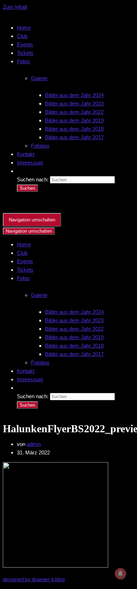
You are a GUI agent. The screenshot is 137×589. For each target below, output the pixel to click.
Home (24, 28)
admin (34, 444)
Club (22, 36)
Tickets (25, 53)
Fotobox (40, 146)
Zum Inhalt (15, 7)
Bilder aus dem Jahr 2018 (74, 129)
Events (25, 44)
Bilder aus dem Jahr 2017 (74, 137)
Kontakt (25, 154)
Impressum (30, 163)
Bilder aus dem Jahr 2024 (74, 95)
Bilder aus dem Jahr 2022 (74, 112)
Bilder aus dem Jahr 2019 (74, 120)
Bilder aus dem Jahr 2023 (74, 103)
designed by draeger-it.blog (34, 579)
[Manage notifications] (120, 573)
